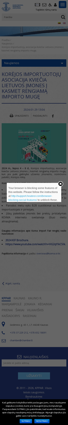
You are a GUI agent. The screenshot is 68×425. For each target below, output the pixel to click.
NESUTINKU (42, 421)
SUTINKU (25, 421)
